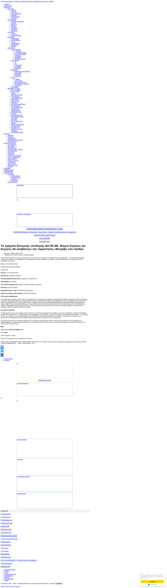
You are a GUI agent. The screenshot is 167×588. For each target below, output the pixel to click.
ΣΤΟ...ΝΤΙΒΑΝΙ (16, 90)
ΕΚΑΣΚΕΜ (18, 73)
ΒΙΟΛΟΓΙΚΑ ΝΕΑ (16, 112)
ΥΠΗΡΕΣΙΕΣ (12, 162)
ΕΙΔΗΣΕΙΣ (7, 7)
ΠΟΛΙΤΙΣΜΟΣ (12, 20)
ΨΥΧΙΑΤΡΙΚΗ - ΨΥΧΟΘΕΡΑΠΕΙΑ (16, 106)
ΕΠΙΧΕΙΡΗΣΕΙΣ (16, 177)
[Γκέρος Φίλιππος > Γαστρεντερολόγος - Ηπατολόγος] (5, 526)
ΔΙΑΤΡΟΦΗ (11, 146)
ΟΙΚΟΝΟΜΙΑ (15, 38)
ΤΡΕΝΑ (6, 571)
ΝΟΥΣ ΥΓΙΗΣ (15, 92)
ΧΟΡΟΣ (13, 23)
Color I (3, 586)
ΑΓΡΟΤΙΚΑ (11, 32)
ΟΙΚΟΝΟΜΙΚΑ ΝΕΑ (17, 132)
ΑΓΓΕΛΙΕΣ (11, 174)
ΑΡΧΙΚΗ (6, 4)
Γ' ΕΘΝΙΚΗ (18, 51)
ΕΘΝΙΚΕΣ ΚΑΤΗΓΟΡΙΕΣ (22, 71)
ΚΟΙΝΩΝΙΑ (11, 37)
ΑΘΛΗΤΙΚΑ (11, 48)
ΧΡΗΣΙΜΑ (7, 168)
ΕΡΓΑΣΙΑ (7, 134)
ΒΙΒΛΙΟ (13, 26)
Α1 (15, 62)
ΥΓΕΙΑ (13, 42)
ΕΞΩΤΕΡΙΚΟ (12, 138)
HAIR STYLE (15, 101)
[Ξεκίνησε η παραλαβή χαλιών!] (6, 542)
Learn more (144, 578)
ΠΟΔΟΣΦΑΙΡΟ (16, 49)
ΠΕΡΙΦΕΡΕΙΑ (15, 17)
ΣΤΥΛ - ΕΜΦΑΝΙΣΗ (14, 157)
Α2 (15, 63)
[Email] (45, 352)
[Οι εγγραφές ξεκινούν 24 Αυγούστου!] (6, 514)
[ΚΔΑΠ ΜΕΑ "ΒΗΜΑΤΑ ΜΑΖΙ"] (6, 523)
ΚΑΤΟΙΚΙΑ (11, 154)
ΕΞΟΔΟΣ (14, 29)
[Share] (45, 355)
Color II (7, 586)
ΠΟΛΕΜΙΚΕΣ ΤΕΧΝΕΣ (22, 84)
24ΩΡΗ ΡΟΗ (8, 6)
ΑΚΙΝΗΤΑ (14, 179)
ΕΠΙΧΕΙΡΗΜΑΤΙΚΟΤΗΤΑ (15, 140)
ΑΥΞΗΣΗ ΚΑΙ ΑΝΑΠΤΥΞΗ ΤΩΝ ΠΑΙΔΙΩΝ (16, 129)
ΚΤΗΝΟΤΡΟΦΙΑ (16, 35)
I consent (152, 581)
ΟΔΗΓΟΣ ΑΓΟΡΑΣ (10, 143)
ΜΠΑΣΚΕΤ (14, 70)
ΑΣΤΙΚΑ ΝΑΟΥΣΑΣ (10, 574)
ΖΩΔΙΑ (6, 580)
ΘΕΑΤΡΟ (14, 24)
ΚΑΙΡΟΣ (6, 577)
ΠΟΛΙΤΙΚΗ (11, 9)
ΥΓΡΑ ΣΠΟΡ (18, 81)
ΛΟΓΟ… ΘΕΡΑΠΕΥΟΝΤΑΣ (17, 94)
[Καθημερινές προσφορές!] (45, 220)
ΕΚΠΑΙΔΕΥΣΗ (15, 43)
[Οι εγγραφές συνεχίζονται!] (45, 483)
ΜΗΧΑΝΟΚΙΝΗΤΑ (20, 82)
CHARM (13, 113)
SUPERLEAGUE (20, 59)
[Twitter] (45, 349)
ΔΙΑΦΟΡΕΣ (14, 45)
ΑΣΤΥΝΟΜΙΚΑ (15, 40)
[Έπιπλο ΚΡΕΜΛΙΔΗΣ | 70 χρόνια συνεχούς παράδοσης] (19, 560)
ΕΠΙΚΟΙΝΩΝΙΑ (8, 171)
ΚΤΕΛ (6, 573)
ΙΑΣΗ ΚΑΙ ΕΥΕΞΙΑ (16, 115)
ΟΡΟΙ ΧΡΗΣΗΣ (12, 182)
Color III (12, 586)
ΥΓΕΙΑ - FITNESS (13, 160)
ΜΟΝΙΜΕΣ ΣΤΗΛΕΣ (14, 88)
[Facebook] (45, 347)
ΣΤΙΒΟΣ (17, 79)
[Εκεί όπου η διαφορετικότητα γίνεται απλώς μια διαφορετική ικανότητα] (6, 557)
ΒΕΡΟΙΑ (13, 10)
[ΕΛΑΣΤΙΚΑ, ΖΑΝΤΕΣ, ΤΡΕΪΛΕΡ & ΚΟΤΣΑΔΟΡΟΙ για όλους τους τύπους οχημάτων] (44, 229)
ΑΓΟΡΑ (13, 46)
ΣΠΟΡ (13, 77)
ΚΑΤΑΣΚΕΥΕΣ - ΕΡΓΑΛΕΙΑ (13, 151)
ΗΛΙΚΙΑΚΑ (18, 56)
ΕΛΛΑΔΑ (14, 18)
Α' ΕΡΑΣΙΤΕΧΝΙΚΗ (20, 53)
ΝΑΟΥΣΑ (14, 12)
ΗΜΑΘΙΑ (14, 15)
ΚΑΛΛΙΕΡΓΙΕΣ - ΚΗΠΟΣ (15, 149)
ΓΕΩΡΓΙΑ (14, 34)
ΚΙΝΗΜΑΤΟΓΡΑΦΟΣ (17, 21)
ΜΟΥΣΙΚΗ (14, 31)
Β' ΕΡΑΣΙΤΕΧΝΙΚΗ (20, 54)
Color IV (17, 586)
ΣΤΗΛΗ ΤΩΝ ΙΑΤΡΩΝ (14, 156)
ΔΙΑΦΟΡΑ (14, 28)
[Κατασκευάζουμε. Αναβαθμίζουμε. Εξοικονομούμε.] (44, 241)
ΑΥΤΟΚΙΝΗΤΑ (12, 145)
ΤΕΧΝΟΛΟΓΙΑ (12, 159)
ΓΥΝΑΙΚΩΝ (18, 65)
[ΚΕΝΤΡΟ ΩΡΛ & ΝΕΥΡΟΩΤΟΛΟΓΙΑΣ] (5, 517)
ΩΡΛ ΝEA (14, 120)
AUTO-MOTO (15, 176)
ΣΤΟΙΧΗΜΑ (14, 87)
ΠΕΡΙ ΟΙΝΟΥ (15, 99)
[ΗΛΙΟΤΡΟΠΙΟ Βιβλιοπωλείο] (6, 529)
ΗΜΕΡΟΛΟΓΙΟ (8, 170)
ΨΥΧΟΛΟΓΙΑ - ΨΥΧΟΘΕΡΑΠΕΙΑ (16, 97)
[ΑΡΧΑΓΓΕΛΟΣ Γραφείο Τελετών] (44, 235)
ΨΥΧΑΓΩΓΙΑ (12, 163)
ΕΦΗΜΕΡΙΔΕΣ (8, 579)
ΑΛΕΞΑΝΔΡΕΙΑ (16, 13)
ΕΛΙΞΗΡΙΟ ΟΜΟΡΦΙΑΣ (18, 104)
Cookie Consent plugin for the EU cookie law (152, 584)
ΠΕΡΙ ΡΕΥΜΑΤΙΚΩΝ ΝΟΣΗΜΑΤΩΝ (17, 125)
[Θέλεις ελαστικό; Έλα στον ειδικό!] (45, 191)
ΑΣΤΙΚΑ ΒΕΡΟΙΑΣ (9, 569)
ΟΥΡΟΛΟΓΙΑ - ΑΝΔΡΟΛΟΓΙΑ (15, 109)
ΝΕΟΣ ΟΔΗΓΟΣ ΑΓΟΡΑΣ (13, 165)
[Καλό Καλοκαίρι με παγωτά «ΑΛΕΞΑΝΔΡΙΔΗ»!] (45, 418)
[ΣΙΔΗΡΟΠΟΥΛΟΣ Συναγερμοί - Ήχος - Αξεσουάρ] (9, 536)
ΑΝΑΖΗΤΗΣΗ (8, 173)
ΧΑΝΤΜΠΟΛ (15, 60)
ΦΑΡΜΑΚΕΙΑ (8, 576)
